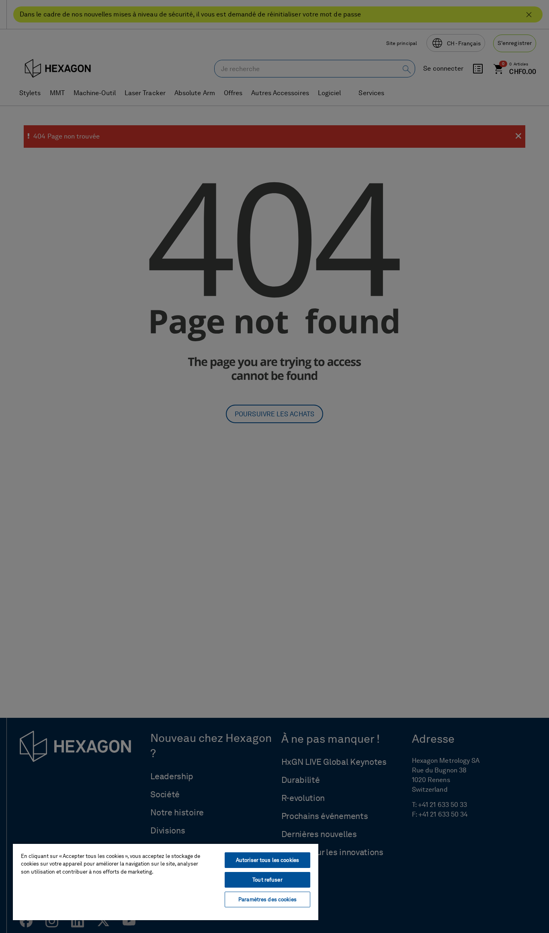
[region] (165, 881)
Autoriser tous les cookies (267, 860)
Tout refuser (267, 880)
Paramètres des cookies (267, 899)
